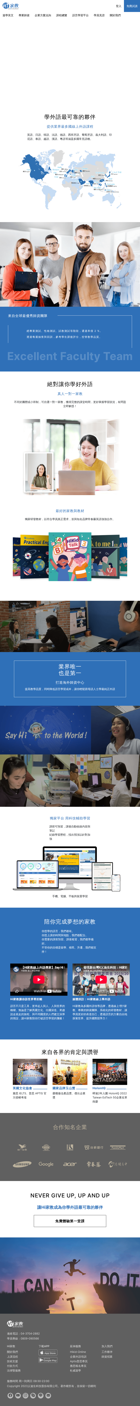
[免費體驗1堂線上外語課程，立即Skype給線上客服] (33, 1395)
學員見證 (99, 15)
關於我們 (115, 15)
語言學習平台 (80, 15)
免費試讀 (132, 6)
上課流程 (12, 1356)
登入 (118, 6)
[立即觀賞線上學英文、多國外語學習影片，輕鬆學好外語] (18, 1395)
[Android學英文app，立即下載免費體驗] (48, 1360)
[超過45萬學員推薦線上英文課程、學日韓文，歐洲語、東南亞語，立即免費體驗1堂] (11, 5)
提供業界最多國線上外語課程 (70, 126)
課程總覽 (61, 15)
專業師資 (24, 15)
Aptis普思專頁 (79, 1361)
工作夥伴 (107, 1352)
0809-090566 (30, 1338)
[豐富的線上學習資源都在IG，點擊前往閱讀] (25, 1395)
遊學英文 (8, 15)
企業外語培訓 (78, 1356)
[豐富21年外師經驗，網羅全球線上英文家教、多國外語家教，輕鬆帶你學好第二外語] (15, 1323)
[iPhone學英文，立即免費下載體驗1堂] (48, 1353)
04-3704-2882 (30, 1333)
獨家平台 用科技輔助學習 (70, 818)
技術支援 (12, 1361)
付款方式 (12, 1366)
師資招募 (107, 1356)
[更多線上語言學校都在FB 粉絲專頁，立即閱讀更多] (10, 1395)
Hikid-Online (78, 1352)
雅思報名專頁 (78, 1366)
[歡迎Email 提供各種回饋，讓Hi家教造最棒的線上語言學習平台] (48, 1395)
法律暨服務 (14, 1370)
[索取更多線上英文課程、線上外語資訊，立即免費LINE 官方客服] (41, 1395)
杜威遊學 (75, 1370)
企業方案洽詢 (43, 15)
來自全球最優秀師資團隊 (27, 316)
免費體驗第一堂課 (70, 1221)
